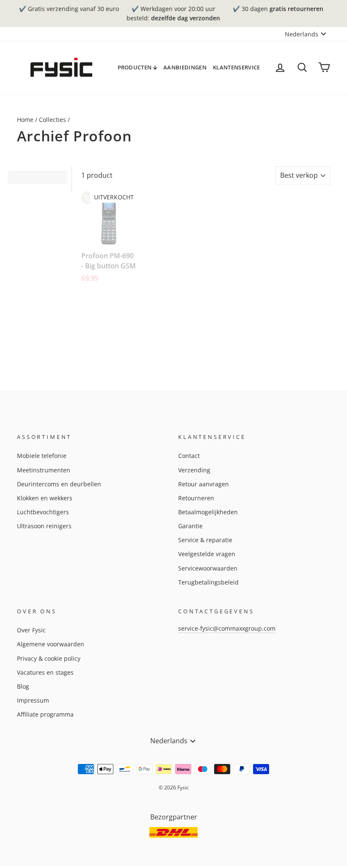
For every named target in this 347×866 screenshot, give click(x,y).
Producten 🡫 (137, 67)
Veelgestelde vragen (206, 554)
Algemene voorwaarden (50, 644)
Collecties (52, 120)
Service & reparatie (205, 540)
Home (25, 120)
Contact (189, 456)
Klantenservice (236, 67)
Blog (23, 686)
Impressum (33, 700)
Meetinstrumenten (43, 470)
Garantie (190, 526)
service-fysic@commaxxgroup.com (226, 628)
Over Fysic (31, 630)
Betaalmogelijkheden (208, 512)
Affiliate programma (45, 714)
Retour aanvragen (203, 484)
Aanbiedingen (185, 67)
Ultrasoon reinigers (44, 526)
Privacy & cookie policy (48, 658)
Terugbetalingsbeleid (208, 582)
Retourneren (196, 498)
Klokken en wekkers (44, 498)
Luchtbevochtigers (43, 512)
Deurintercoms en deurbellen (59, 484)
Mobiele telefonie (41, 456)
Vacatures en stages (45, 672)
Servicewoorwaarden (207, 568)
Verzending (194, 470)
